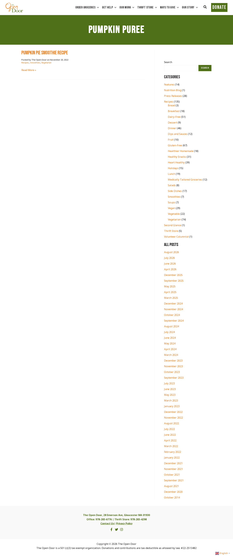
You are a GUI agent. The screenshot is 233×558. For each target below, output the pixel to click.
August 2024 (171, 326)
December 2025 (173, 275)
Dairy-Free (174, 117)
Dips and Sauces (177, 134)
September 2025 (174, 281)
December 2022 (173, 412)
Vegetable (174, 214)
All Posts (171, 244)
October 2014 (172, 497)
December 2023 (173, 360)
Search (168, 62)
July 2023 (169, 383)
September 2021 (174, 480)
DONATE (219, 7)
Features (169, 84)
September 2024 (174, 321)
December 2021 (173, 463)
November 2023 (173, 366)
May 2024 (169, 343)
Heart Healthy (176, 162)
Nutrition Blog (172, 90)
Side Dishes (175, 191)
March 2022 (171, 446)
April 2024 (170, 349)
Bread (171, 105)
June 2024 (170, 338)
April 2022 (170, 440)
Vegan (171, 208)
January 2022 (172, 457)
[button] (205, 7)
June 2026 (170, 263)
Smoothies (35, 62)
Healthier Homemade (180, 151)
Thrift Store (171, 231)
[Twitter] (116, 529)
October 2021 (172, 475)
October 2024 (172, 315)
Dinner (172, 128)
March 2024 (171, 355)
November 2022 (173, 417)
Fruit (171, 140)
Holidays (173, 168)
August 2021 (171, 486)
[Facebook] (111, 529)
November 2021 (173, 469)
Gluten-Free (175, 145)
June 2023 (170, 389)
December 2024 (173, 303)
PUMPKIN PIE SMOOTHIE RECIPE (44, 53)
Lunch (171, 174)
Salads (172, 185)
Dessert (172, 122)
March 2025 (171, 298)
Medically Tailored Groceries (185, 179)
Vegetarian (46, 62)
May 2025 (169, 286)
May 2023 (169, 395)
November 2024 (173, 309)
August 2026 (171, 252)
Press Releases (173, 96)
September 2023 (174, 378)
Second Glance (172, 225)
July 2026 (169, 258)
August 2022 (171, 423)
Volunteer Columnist (176, 237)
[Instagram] (121, 529)
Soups (171, 202)
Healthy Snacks (177, 157)
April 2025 (170, 292)
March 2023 (171, 400)
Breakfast (174, 111)
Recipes (25, 62)
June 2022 (170, 435)
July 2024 (169, 332)
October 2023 (172, 372)
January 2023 (172, 406)
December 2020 (173, 492)
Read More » (28, 70)
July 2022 (169, 429)
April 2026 (170, 269)
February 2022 (172, 452)
